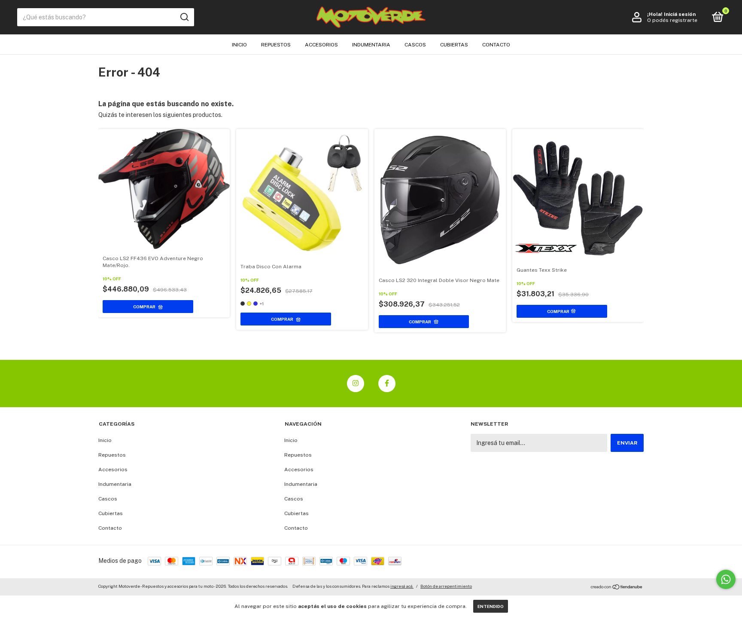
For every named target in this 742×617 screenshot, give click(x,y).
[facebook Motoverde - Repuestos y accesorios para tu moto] (386, 383)
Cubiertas (454, 45)
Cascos (415, 45)
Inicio (239, 45)
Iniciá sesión (680, 14)
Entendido (490, 606)
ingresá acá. (402, 586)
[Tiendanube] (617, 587)
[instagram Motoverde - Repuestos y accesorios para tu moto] (355, 383)
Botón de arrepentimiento (446, 586)
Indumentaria (371, 45)
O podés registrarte (672, 20)
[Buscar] (184, 17)
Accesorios (321, 45)
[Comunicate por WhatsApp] (726, 579)
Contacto (496, 45)
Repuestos (276, 45)
